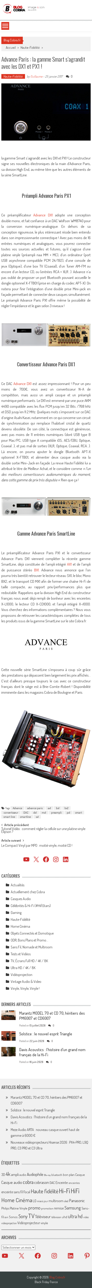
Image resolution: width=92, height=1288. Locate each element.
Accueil (11, 47)
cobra (28, 1182)
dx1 (35, 812)
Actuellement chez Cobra (28, 892)
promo (34, 1208)
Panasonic (77, 1200)
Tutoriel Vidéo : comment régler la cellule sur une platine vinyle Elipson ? (43, 830)
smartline (25, 816)
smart (78, 812)
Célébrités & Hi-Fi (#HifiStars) (31, 905)
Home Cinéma (20, 926)
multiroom (56, 1201)
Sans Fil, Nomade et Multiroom (31, 947)
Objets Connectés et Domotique (32, 933)
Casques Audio (21, 899)
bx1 (57, 808)
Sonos (13, 1217)
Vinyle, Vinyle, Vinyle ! (25, 988)
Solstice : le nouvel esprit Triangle (45, 1033)
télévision (56, 1217)
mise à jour (42, 1201)
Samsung (73, 1208)
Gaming (16, 912)
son (6, 1217)
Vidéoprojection (21, 974)
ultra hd (75, 1216)
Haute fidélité (44, 1191)
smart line (9, 816)
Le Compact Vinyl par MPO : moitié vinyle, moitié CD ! (36, 846)
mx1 (44, 812)
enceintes (74, 1183)
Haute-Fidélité (30, 47)
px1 (68, 812)
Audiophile (35, 1174)
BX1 (36, 570)
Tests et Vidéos (21, 954)
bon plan (69, 1175)
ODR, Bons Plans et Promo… (29, 940)
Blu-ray (47, 1175)
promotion (47, 1208)
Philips (5, 1208)
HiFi (75, 1191)
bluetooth (56, 1175)
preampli (56, 812)
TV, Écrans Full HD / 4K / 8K (29, 961)
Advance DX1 (42, 215)
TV (31, 1215)
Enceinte (62, 1182)
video (86, 1217)
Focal (26, 1192)
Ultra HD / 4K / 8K (23, 967)
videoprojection (9, 1223)
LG (34, 1201)
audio (22, 1175)
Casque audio (11, 1182)
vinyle (44, 1223)
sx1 (37, 816)
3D (3, 1174)
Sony (22, 1216)
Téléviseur (43, 1216)
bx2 (66, 808)
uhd (64, 1217)
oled (66, 1201)
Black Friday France (46, 1282)
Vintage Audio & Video (26, 981)
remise (59, 1208)
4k (8, 1174)
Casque (80, 1175)
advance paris (35, 808)
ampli (15, 1174)
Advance (17, 808)
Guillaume (36, 76)
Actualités (17, 885)
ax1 (49, 808)
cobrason (41, 1182)
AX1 (69, 564)
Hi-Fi (64, 1191)
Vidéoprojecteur (28, 1222)
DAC (25, 812)
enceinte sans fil (12, 1192)
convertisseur (11, 812)
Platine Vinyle (18, 1208)
